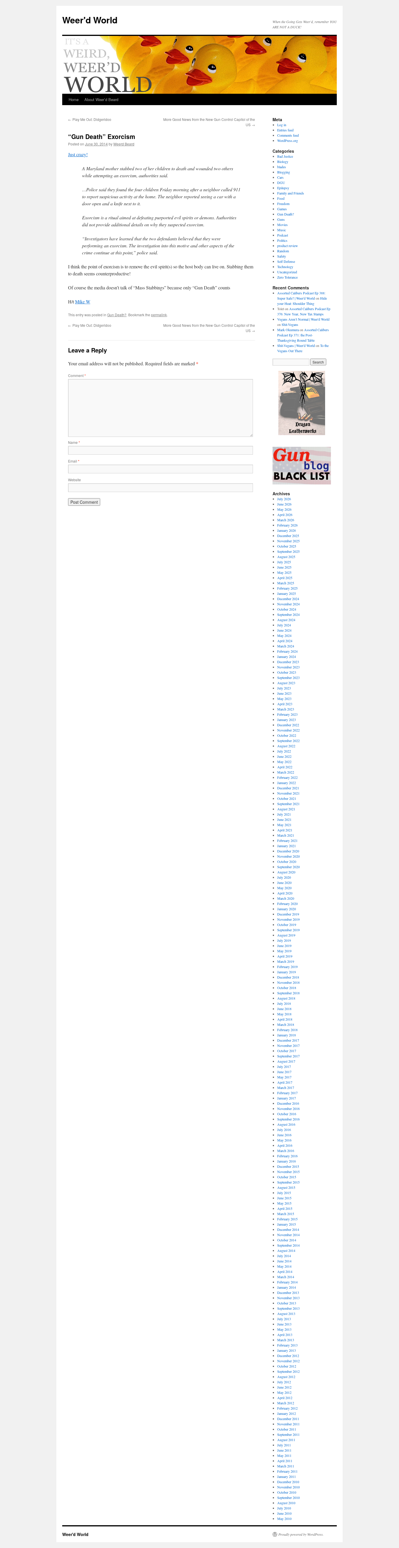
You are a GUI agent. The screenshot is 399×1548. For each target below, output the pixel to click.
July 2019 (284, 940)
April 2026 (284, 514)
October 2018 (286, 987)
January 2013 (286, 1350)
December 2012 (288, 1355)
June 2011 (284, 1450)
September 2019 (288, 929)
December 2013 (288, 1292)
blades (281, 166)
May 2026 (284, 509)
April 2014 (284, 1271)
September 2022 (288, 740)
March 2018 (285, 1024)
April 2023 (284, 703)
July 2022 (284, 751)
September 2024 (288, 614)
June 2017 (284, 1071)
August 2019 (286, 935)
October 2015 (286, 1177)
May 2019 (284, 950)
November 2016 (288, 1108)
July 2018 (284, 1003)
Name (74, 442)
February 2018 (287, 1029)
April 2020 (284, 893)
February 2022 (287, 777)
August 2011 (286, 1439)
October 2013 (286, 1303)
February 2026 (287, 525)
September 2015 (288, 1182)
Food (280, 198)
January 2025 (286, 593)
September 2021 (288, 803)
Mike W (82, 301)
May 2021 (284, 824)
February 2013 (287, 1345)
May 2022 (284, 761)
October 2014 (286, 1240)
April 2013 (284, 1334)
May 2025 (284, 572)
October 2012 (286, 1366)
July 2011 (284, 1445)
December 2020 (288, 851)
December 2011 (288, 1418)
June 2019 (284, 945)
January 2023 (286, 719)
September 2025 (288, 551)
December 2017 (288, 1040)
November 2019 (288, 919)
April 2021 (284, 830)
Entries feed (285, 130)
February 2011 (287, 1471)
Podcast (282, 235)
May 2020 (284, 887)
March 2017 (285, 1087)
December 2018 (288, 977)
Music (281, 229)
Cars (280, 177)
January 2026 (286, 530)
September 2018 (288, 993)
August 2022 (286, 745)
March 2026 (285, 519)
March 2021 (285, 835)
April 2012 (284, 1397)
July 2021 (284, 814)
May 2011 (284, 1455)
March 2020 (285, 898)
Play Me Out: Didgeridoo (89, 119)
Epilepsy (283, 187)
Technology (285, 266)
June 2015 (284, 1198)
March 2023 (285, 709)
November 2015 (288, 1171)
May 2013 (284, 1329)
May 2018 (284, 1014)
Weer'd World (89, 19)
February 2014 (287, 1282)
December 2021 (288, 788)
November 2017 (288, 1045)
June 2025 (284, 567)
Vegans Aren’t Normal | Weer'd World (303, 319)
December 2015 (288, 1166)
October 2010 (286, 1492)
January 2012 (286, 1413)
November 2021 (288, 793)
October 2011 (286, 1429)
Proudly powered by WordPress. (301, 1534)
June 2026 (284, 504)
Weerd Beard (123, 143)
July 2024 (284, 625)
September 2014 (288, 1245)
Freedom (283, 203)
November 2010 (288, 1487)
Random (283, 251)
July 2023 (284, 688)
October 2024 (286, 609)
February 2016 (287, 1155)
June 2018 (284, 1008)
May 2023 (284, 698)
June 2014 (284, 1261)
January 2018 (286, 1035)
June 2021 (284, 819)
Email (73, 460)
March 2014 (285, 1276)
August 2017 (286, 1061)
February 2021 (287, 840)
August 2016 (286, 1124)
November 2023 (288, 667)
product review (287, 245)
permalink (159, 314)
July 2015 (284, 1192)
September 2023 (288, 677)
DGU (281, 182)
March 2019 (285, 961)
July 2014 (284, 1255)
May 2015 (284, 1203)
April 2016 (284, 1145)
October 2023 (286, 672)
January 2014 (286, 1287)
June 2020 (284, 882)
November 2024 (288, 604)
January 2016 (286, 1161)
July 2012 (284, 1382)
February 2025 (287, 588)
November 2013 (288, 1297)
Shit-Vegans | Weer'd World (296, 345)
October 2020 (286, 861)
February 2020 (287, 903)
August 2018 (286, 998)
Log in (281, 124)
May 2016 (284, 1140)
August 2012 (286, 1376)
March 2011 (285, 1466)
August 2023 (286, 682)
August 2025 (286, 556)
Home (74, 99)
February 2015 (287, 1219)
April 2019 (284, 956)
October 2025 (286, 546)
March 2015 (285, 1213)
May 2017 (284, 1077)
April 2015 (284, 1208)
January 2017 (286, 1098)
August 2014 (286, 1250)
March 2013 (285, 1339)
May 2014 (284, 1266)
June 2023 (284, 693)
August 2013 (286, 1313)
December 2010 (288, 1481)
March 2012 (285, 1403)
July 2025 (284, 562)
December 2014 (288, 1229)
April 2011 (284, 1460)
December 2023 (288, 661)
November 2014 (288, 1234)
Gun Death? (116, 314)
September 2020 (288, 866)
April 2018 (284, 1019)
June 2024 (284, 630)
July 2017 (284, 1066)
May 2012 (284, 1392)
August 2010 (286, 1502)
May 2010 (284, 1518)
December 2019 (288, 914)
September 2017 (288, 1056)
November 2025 (288, 540)
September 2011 (288, 1434)
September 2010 (288, 1497)
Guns (281, 219)
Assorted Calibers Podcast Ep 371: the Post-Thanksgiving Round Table (303, 335)
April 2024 (284, 640)
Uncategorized (287, 272)
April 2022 (284, 767)
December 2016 (288, 1103)
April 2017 (284, 1082)
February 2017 (287, 1092)
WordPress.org (287, 140)
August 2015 (286, 1187)
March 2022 (285, 772)
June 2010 (284, 1513)
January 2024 (286, 656)
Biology (282, 161)
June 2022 (284, 756)
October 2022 (286, 735)
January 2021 (286, 845)
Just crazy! (78, 154)
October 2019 (286, 924)
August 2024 (286, 619)
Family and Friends (290, 193)
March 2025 (285, 583)
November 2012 (288, 1360)
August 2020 (286, 872)
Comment (77, 375)
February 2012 (287, 1408)
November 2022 (288, 730)
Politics (282, 240)
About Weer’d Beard (101, 99)
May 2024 (284, 635)
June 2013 (284, 1324)
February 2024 (287, 651)
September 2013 (288, 1308)
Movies (282, 224)
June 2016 (284, 1134)
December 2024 (288, 598)
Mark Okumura (288, 329)
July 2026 (284, 498)
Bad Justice (285, 156)
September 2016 (288, 1119)
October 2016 (286, 1113)
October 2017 (286, 1050)
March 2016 (285, 1150)
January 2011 (286, 1476)
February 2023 (287, 714)
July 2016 (284, 1129)
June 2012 (284, 1387)
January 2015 (286, 1224)
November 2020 (288, 856)
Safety (281, 256)
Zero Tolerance (287, 277)
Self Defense (286, 261)
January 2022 (286, 782)
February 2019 (287, 966)
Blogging (283, 172)
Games (282, 208)
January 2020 (286, 908)
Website (74, 479)
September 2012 (288, 1371)
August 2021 (286, 809)
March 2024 (285, 646)
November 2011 (288, 1424)
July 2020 (284, 877)
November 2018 (288, 982)
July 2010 (284, 1508)
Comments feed (288, 135)
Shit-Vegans (290, 324)
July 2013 (284, 1318)
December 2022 (288, 724)
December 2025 (288, 535)
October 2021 (286, 798)
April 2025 (284, 577)
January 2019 (286, 972)
